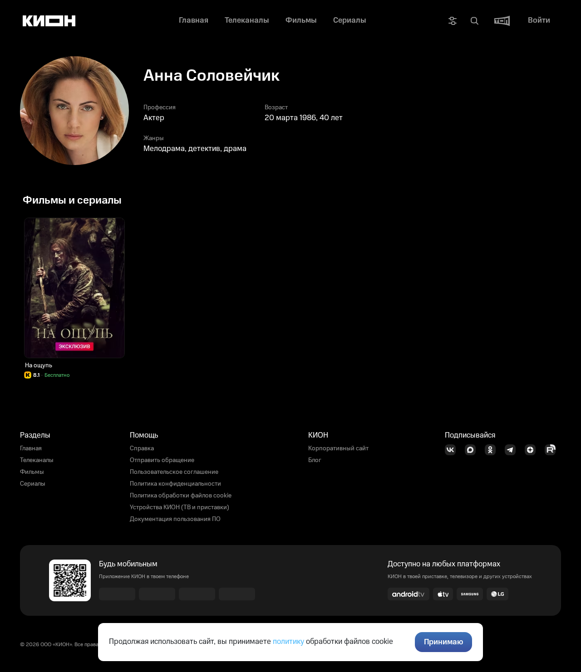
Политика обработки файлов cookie (180, 496)
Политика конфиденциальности (175, 484)
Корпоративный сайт (338, 448)
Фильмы (32, 472)
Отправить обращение (162, 460)
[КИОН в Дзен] (533, 449)
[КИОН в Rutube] (553, 449)
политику (288, 641)
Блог (314, 460)
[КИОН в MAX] (473, 449)
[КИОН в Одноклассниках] (493, 449)
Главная (31, 448)
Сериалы (32, 484)
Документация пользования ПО (175, 519)
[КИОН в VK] (453, 449)
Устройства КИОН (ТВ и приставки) (179, 507)
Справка (142, 448)
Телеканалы (37, 460)
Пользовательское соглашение (174, 472)
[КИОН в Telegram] (513, 449)
